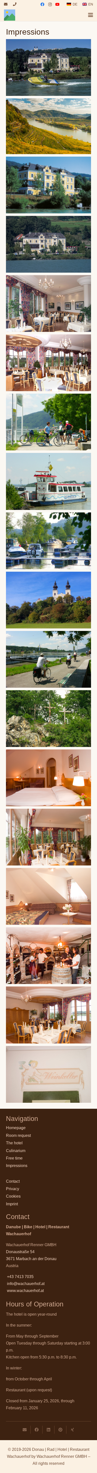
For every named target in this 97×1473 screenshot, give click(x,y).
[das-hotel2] (48, 837)
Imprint (12, 1204)
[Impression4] (48, 362)
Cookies (13, 1196)
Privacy (12, 1189)
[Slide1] (48, 67)
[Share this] (37, 1430)
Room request (18, 1135)
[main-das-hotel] (48, 244)
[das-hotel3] (48, 1014)
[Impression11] (48, 718)
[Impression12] (48, 185)
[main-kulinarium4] (48, 955)
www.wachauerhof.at (25, 1291)
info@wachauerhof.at (26, 1284)
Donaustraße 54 (20, 1252)
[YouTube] (57, 4)
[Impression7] (48, 481)
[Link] (5, 4)
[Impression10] (48, 659)
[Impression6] (48, 422)
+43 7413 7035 (20, 1277)
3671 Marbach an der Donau (31, 1259)
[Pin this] (60, 1430)
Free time (14, 1158)
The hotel (14, 1143)
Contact (13, 1181)
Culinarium (15, 1151)
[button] (90, 14)
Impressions (16, 1166)
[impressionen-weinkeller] (48, 1074)
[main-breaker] (48, 126)
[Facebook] (42, 4)
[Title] (9, 15)
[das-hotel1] (48, 777)
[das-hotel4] (48, 896)
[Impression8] (48, 540)
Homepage (16, 1128)
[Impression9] (48, 600)
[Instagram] (50, 4)
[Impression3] (48, 303)
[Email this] (25, 1430)
